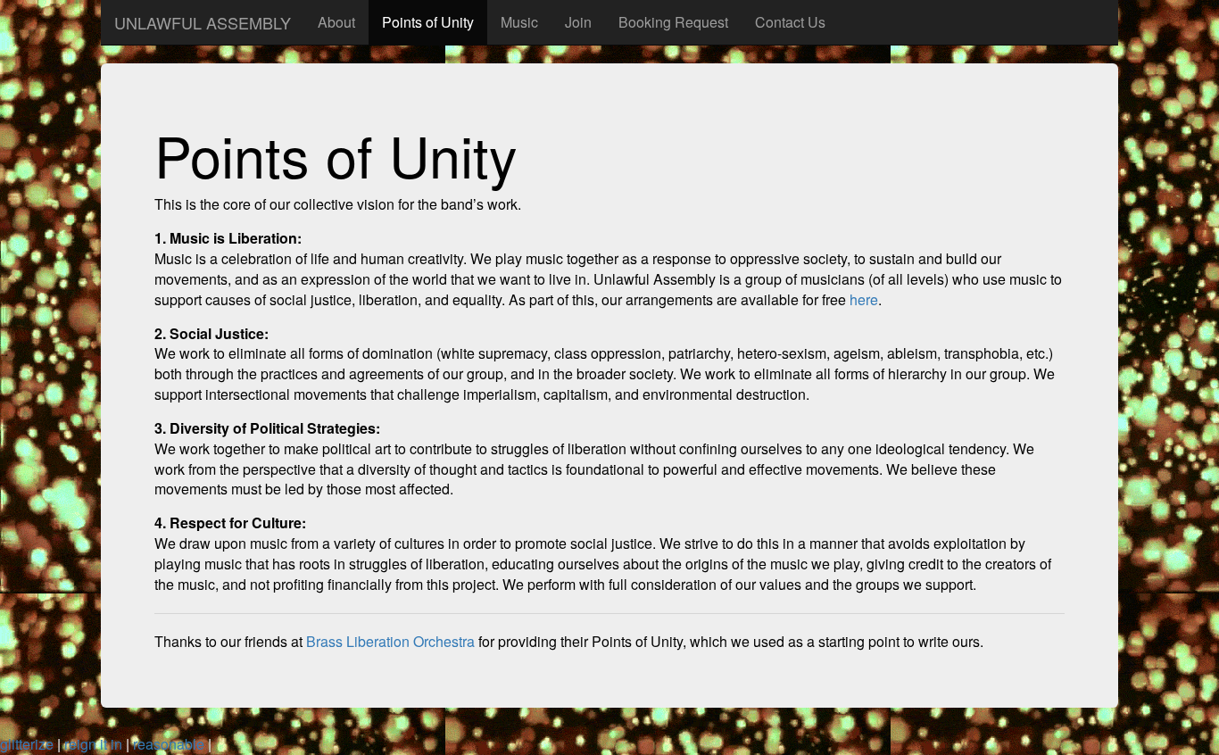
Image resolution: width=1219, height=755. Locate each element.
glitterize (27, 744)
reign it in (93, 744)
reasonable (168, 744)
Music (519, 22)
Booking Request (673, 22)
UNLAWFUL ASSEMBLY (202, 22)
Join (578, 22)
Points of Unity (428, 22)
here (864, 299)
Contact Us (790, 22)
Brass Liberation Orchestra (390, 641)
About (336, 22)
